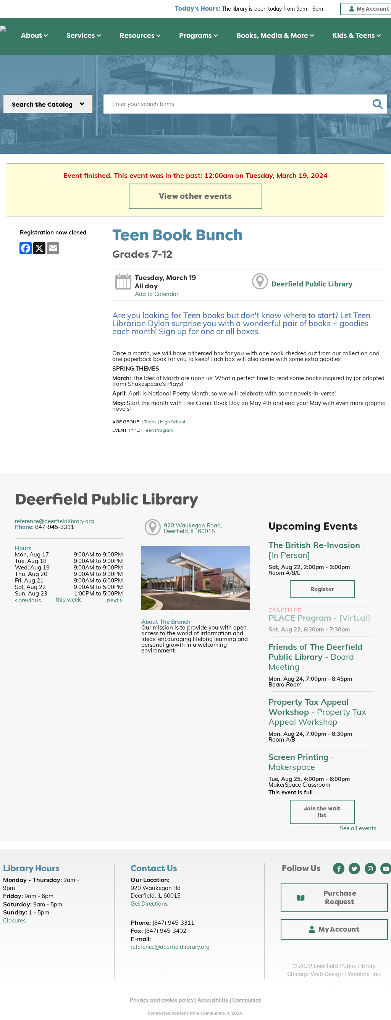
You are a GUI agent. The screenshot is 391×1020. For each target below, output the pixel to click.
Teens (150, 422)
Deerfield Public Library (311, 283)
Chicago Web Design (315, 975)
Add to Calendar (156, 295)
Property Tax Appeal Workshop (317, 713)
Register (322, 589)
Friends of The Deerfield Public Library (315, 658)
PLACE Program (319, 619)
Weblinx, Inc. (364, 975)
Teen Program (158, 430)
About (32, 35)
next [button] (113, 601)
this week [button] (68, 600)
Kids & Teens (354, 35)
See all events (358, 829)
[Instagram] (370, 868)
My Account (339, 929)
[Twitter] (354, 868)
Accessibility (213, 1000)
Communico (246, 1000)
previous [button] (29, 601)
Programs (196, 35)
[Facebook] (338, 868)
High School (172, 422)
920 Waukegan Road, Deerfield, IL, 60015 (193, 529)
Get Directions (149, 904)
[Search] (377, 104)
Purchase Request (339, 897)
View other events (195, 196)
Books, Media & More (273, 35)
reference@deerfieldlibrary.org (54, 522)
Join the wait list (322, 812)
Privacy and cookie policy (162, 1000)
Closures (14, 921)
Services (81, 35)
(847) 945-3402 (165, 931)
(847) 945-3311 (173, 923)
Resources (138, 35)
